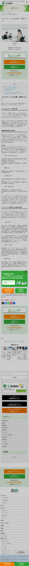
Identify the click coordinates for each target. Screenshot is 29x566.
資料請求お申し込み (21, 290)
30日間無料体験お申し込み (8, 290)
